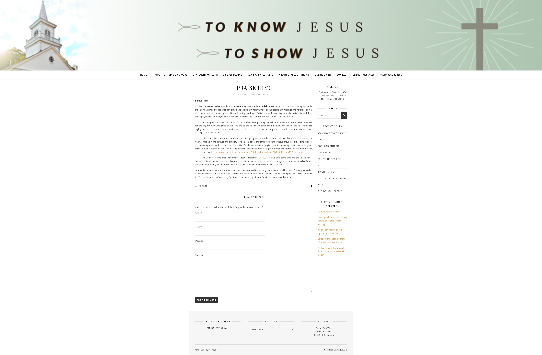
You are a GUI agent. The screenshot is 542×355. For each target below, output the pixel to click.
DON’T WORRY (325, 152)
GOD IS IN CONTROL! (328, 146)
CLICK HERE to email (324, 334)
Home (143, 74)
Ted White (202, 185)
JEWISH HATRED (326, 171)
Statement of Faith (205, 74)
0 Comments (263, 94)
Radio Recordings (391, 74)
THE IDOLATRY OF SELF (330, 191)
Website (199, 240)
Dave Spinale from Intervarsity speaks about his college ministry (332, 220)
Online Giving (323, 74)
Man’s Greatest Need (260, 74)
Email (198, 226)
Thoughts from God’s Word (170, 74)
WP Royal (212, 350)
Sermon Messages (364, 74)
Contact (342, 74)
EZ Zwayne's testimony (329, 211)
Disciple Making (232, 74)
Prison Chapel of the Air (294, 74)
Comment (199, 254)
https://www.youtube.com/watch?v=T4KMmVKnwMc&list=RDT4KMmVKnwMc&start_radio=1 (261, 152)
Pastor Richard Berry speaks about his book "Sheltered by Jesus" (332, 251)
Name (198, 212)
